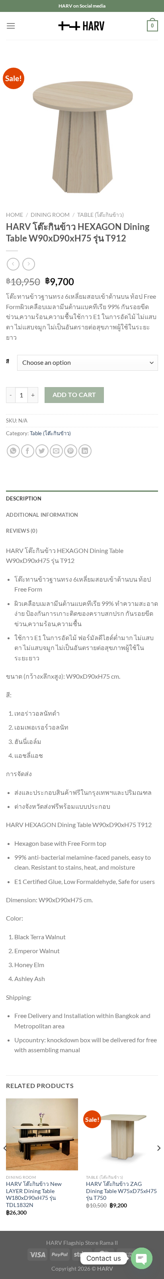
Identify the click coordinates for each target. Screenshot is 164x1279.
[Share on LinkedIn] (85, 450)
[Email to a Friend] (56, 450)
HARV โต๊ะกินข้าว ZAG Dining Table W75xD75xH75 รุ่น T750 (121, 1191)
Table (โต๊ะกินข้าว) (100, 215)
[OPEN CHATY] (141, 1258)
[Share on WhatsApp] (13, 450)
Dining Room (50, 215)
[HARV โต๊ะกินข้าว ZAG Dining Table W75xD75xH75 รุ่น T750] (122, 1134)
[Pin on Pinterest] (70, 450)
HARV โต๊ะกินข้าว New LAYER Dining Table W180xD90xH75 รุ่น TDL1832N (34, 1194)
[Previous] (6, 1164)
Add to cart (74, 394)
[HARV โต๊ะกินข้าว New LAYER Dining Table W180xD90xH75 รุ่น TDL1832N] (42, 1134)
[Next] (158, 1164)
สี (7, 361)
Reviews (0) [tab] (21, 531)
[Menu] (11, 25)
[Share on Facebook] (27, 450)
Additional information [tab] (42, 515)
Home (14, 215)
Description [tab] (23, 498)
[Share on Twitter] (42, 450)
